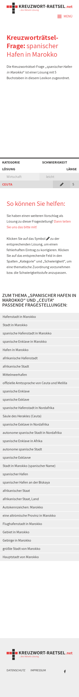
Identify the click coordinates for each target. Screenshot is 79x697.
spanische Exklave (16, 399)
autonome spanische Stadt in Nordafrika (32, 432)
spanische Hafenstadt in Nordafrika (28, 408)
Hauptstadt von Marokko (21, 557)
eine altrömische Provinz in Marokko (29, 515)
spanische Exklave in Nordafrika (26, 424)
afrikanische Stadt (16, 366)
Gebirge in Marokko (17, 540)
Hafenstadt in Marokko (19, 316)
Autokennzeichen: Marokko (23, 507)
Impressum (38, 670)
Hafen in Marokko (16, 350)
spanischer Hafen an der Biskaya (26, 482)
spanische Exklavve (17, 457)
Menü (64, 16)
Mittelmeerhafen (15, 374)
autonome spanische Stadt (22, 449)
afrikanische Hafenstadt (20, 358)
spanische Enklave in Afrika (22, 441)
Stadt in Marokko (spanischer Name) (29, 466)
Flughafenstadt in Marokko (22, 523)
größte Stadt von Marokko (21, 548)
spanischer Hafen (15, 474)
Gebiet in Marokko (16, 532)
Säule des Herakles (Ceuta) (22, 416)
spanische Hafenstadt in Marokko (27, 333)
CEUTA (7, 184)
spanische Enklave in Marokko (25, 341)
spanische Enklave (16, 391)
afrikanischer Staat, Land (21, 499)
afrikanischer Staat (16, 490)
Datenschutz (16, 670)
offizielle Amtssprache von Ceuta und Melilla (35, 383)
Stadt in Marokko (15, 325)
